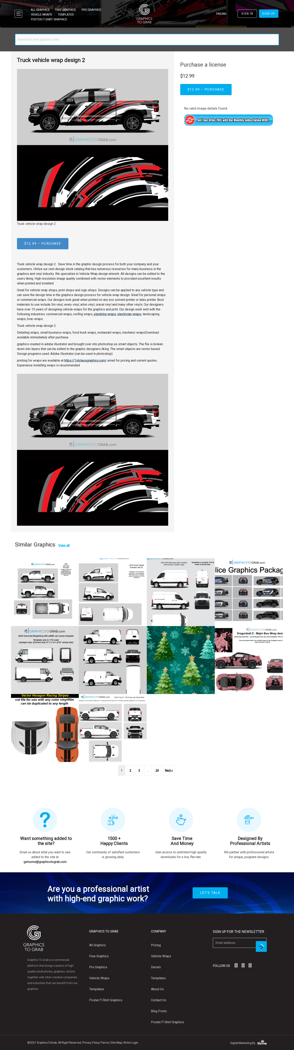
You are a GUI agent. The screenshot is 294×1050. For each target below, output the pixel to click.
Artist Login (131, 1042)
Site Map (116, 1042)
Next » (169, 770)
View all (64, 545)
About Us (157, 989)
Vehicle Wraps (41, 14)
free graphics (65, 9)
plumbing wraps (105, 314)
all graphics (40, 9)
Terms (105, 1042)
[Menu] (18, 14)
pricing (221, 13)
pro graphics (91, 9)
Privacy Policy (91, 1042)
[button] (236, 965)
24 (157, 770)
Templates (66, 14)
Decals (156, 967)
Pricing (156, 945)
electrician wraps (129, 314)
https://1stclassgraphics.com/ (85, 360)
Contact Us (158, 1000)
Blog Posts (159, 1011)
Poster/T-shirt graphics (49, 19)
